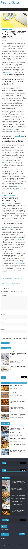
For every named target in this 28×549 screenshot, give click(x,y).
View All (23, 377)
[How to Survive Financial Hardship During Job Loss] (6, 486)
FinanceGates (10, 2)
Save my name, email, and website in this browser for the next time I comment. (14, 339)
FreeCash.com (22, 55)
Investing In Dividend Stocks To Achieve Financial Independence (18, 482)
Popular (6, 383)
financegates (11, 38)
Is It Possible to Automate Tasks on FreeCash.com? (11, 279)
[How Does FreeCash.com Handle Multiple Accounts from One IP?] (5, 426)
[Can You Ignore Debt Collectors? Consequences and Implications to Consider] (5, 406)
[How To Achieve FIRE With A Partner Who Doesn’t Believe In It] (5, 449)
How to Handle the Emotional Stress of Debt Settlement (18, 439)
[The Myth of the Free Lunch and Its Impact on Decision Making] (5, 413)
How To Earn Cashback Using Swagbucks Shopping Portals (16, 433)
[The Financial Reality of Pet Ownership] (6, 503)
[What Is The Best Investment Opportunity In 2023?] (5, 391)
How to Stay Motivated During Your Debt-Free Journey (17, 360)
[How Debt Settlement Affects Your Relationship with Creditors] (6, 498)
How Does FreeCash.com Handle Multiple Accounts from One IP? (17, 427)
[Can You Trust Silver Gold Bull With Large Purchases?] (6, 509)
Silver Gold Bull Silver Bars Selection (18, 444)
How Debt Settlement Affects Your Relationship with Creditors (18, 499)
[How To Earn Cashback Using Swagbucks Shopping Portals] (5, 432)
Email (2, 322)
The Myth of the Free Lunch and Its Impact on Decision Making (17, 415)
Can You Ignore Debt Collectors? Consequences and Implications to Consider (17, 408)
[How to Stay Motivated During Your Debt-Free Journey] (5, 360)
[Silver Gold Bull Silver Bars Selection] (5, 443)
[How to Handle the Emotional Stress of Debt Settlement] (5, 438)
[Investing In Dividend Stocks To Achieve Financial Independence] (6, 480)
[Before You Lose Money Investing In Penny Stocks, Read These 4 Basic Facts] (5, 399)
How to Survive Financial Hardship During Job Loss (16, 487)
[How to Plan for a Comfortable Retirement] (5, 384)
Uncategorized (8, 29)
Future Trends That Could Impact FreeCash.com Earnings (10, 284)
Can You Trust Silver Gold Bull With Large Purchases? (17, 511)
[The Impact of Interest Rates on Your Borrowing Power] (5, 366)
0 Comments (19, 356)
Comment (4, 295)
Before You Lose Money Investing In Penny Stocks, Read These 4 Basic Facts (17, 401)
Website (3, 329)
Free (3, 29)
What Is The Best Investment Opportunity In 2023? (16, 393)
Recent (14, 383)
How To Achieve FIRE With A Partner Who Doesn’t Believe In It (18, 451)
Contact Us (3, 538)
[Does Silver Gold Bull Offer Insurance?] (6, 492)
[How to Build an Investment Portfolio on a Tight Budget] (5, 353)
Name (3, 314)
